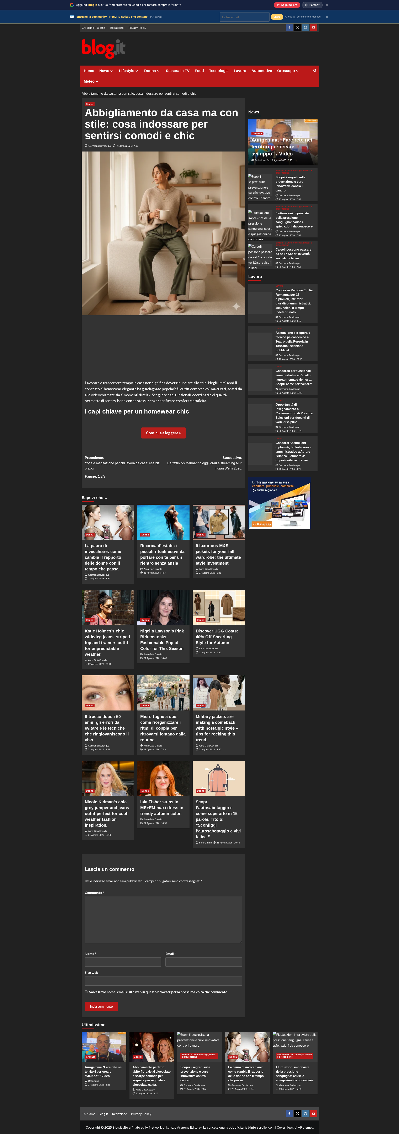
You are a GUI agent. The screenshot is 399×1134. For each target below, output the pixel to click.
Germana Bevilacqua (100, 145)
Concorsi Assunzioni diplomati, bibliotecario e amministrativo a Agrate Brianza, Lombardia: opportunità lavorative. (293, 451)
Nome (90, 953)
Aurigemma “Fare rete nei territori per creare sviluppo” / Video (281, 146)
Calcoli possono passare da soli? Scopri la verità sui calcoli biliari (293, 254)
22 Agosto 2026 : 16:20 (290, 393)
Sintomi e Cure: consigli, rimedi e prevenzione (294, 171)
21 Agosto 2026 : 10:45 (228, 842)
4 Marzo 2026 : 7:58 (127, 145)
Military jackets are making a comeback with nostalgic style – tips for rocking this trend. (217, 728)
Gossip (138, 1057)
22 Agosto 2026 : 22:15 (290, 359)
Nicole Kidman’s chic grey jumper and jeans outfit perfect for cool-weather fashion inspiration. (107, 813)
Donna (150, 71)
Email (170, 953)
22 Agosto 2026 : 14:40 (155, 658)
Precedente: (122, 463)
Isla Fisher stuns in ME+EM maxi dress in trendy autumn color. (161, 808)
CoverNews (285, 1127)
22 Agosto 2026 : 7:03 (155, 749)
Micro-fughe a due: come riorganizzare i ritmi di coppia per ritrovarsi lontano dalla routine (163, 728)
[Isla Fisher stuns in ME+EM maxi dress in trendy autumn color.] (163, 778)
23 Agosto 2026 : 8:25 (281, 160)
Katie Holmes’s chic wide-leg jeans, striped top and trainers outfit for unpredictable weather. (107, 643)
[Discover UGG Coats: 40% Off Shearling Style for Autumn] (219, 607)
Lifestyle (126, 71)
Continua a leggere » (163, 433)
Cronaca (257, 133)
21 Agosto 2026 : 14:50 (155, 823)
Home (89, 71)
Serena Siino (205, 842)
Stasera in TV (178, 71)
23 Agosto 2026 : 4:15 (290, 321)
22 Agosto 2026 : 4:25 (290, 469)
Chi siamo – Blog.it (93, 27)
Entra (277, 16)
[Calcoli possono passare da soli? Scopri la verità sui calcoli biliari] (260, 255)
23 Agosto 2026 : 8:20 (147, 1093)
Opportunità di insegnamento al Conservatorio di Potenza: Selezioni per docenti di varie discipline (295, 413)
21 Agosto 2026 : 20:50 (99, 835)
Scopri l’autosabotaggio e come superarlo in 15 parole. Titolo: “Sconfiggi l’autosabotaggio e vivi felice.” (218, 819)
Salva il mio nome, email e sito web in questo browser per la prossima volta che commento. (158, 992)
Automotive (261, 71)
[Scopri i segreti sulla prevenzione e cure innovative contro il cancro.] (260, 185)
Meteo (89, 81)
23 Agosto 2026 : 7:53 (290, 235)
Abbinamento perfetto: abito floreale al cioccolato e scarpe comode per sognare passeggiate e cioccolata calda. (152, 1075)
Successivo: (204, 463)
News (104, 71)
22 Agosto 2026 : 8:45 (210, 652)
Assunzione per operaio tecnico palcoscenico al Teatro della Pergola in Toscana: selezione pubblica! (293, 341)
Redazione (117, 27)
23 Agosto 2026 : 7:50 (290, 267)
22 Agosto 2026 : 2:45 (210, 749)
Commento (94, 892)
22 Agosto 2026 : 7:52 (99, 749)
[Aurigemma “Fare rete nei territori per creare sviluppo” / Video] (104, 1047)
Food (199, 71)
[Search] (315, 70)
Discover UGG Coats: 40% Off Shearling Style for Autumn (217, 637)
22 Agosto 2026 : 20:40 (99, 664)
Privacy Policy (137, 27)
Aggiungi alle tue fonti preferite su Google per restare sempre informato (128, 4)
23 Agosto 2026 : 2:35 (210, 572)
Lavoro (240, 71)
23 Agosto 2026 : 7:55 (290, 199)
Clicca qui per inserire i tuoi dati (303, 16)
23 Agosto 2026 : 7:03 (155, 572)
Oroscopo (286, 71)
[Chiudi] (327, 5)
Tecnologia (219, 71)
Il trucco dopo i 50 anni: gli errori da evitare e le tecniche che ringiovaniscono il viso (107, 728)
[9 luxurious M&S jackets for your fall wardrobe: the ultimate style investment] (219, 522)
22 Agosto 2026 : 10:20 (290, 431)
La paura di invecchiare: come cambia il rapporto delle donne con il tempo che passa (103, 557)
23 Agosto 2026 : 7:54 (99, 578)
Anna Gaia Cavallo (153, 569)
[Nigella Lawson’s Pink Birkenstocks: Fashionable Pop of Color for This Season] (163, 607)
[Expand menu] (111, 71)
